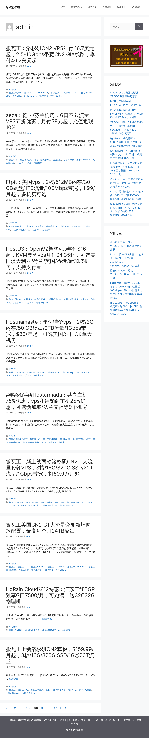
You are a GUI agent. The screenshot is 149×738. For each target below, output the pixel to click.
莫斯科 (28, 375)
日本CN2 (28, 92)
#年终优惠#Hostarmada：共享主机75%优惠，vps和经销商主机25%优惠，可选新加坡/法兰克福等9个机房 (47, 401)
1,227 (54, 708)
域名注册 (39, 226)
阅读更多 (47, 618)
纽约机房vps (78, 226)
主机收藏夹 (74, 720)
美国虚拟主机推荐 (31, 442)
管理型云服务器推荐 (18, 439)
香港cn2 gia (56, 96)
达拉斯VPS (47, 229)
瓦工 (84, 502)
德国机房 (57, 159)
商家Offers (76, 7)
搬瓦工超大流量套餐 (70, 502)
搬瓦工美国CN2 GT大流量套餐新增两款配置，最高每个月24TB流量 (48, 528)
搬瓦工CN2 (23, 566)
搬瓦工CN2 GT (38, 566)
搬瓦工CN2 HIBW (56, 566)
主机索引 (62, 720)
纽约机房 (31, 372)
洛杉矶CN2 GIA (71, 92)
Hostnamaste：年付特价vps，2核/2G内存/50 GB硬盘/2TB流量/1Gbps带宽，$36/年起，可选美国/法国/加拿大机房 (49, 331)
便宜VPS (29, 226)
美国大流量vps (66, 505)
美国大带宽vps (50, 505)
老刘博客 (136, 720)
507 (28, 708)
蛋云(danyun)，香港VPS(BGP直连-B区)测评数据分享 (126, 246)
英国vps (84, 299)
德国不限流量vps (42, 159)
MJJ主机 (117, 720)
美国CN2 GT (61, 570)
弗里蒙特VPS (52, 226)
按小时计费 (69, 159)
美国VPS (36, 229)
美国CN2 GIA (30, 96)
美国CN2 (17, 96)
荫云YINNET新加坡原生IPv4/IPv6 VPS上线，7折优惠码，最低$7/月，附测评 (126, 113)
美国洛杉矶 (18, 375)
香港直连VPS (42, 302)
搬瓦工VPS (23, 690)
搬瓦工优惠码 (15, 92)
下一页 (64, 708)
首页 (63, 7)
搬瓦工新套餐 (32, 502)
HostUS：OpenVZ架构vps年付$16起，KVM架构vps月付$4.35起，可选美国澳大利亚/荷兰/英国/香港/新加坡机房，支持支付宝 (50, 258)
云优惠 (127, 720)
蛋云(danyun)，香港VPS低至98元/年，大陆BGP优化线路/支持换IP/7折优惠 (126, 183)
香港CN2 (43, 96)
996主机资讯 (49, 720)
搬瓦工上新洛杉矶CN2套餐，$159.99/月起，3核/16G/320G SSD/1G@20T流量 (50, 655)
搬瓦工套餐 (24, 570)
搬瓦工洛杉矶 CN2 (49, 502)
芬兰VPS (21, 162)
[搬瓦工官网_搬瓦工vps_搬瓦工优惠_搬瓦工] (126, 65)
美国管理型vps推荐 (82, 439)
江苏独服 (66, 630)
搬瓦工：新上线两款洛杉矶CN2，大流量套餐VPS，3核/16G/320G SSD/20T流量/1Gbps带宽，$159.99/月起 (49, 467)
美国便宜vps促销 (71, 372)
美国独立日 (65, 439)
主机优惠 (98, 720)
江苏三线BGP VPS (50, 630)
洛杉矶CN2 (56, 92)
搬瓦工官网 (23, 720)
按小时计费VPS (83, 159)
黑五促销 (38, 162)
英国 (44, 442)
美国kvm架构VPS (21, 229)
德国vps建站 (26, 159)
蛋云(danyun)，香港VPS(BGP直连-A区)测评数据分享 (126, 274)
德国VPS (13, 159)
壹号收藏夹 (86, 720)
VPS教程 (136, 7)
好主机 (108, 720)
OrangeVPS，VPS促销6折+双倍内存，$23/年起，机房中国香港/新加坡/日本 (126, 154)
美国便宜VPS (40, 299)
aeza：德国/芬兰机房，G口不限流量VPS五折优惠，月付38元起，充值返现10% (49, 121)
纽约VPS (65, 226)
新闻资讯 (106, 7)
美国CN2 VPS (58, 690)
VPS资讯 (92, 7)
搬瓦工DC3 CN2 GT (76, 566)
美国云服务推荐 (50, 439)
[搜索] (139, 26)
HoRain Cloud (16, 630)
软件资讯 (121, 7)
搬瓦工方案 (36, 570)
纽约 (11, 372)
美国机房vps (55, 299)
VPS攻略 (13, 7)
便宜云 (74, 723)
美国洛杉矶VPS (71, 299)
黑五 (29, 162)
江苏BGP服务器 (32, 630)
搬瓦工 (12, 566)
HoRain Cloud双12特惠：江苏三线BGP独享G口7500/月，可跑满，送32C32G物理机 (50, 595)
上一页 (11, 708)
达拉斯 (62, 442)
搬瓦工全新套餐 (16, 502)
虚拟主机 (52, 442)
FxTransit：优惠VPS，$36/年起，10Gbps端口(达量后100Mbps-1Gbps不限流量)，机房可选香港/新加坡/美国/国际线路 (126, 290)
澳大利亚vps (15, 299)
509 (42, 708)
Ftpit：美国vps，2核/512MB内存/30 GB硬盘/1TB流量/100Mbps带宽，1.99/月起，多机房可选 (50, 188)
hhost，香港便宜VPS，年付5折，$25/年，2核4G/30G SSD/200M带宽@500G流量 (126, 195)
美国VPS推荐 (34, 505)
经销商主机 (35, 439)
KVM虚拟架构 (15, 226)
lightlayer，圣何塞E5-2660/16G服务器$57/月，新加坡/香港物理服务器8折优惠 (126, 142)
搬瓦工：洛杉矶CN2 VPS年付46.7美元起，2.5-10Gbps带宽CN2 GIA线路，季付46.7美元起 (50, 54)
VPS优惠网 (36, 720)
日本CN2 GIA (41, 92)
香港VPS (29, 302)
